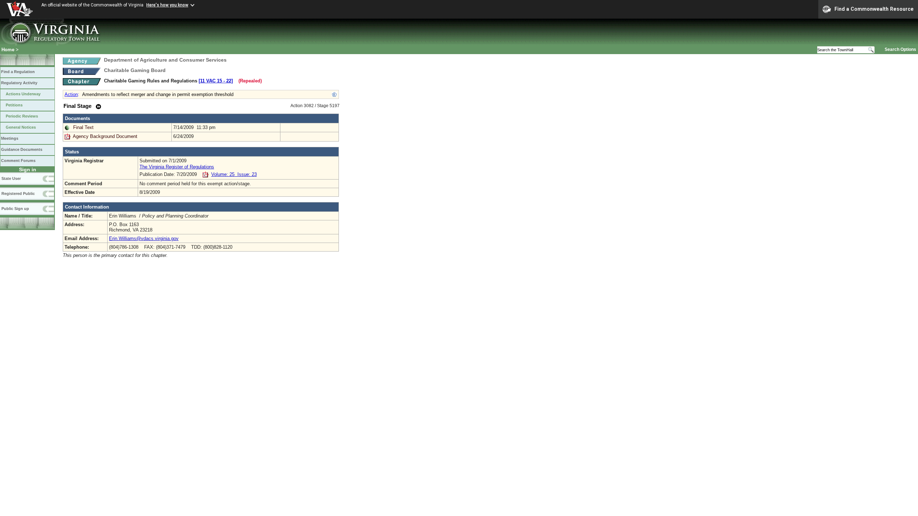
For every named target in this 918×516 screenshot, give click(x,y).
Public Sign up (15, 208)
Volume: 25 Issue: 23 (234, 174)
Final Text (83, 127)
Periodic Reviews (22, 116)
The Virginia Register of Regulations (176, 166)
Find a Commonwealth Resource (874, 9)
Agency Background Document (105, 136)
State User (11, 178)
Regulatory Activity (19, 83)
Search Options (900, 49)
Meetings (9, 138)
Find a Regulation (18, 72)
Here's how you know (167, 5)
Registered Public (18, 193)
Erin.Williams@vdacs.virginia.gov (144, 238)
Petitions (14, 105)
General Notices (21, 127)
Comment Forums (18, 160)
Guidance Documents (21, 149)
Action (71, 94)
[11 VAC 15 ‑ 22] (216, 80)
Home (7, 49)
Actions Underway (23, 94)
